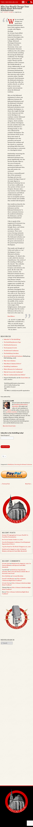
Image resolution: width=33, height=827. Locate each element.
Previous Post (5, 483)
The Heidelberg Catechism (11, 353)
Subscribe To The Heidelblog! (12, 339)
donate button (25, 377)
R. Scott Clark (7, 12)
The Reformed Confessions (11, 350)
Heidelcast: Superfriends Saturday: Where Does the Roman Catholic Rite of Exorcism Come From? (15, 571)
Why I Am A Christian (9, 360)
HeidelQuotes (11, 464)
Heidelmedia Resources (10, 345)
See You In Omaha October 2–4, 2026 (12, 539)
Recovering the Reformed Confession (23, 464)
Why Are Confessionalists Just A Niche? (14, 374)
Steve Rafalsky (6, 576)
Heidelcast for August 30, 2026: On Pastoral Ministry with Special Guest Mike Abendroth (16, 565)
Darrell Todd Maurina (8, 578)
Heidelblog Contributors (11, 366)
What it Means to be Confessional (13, 369)
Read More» (11, 316)
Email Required (5, 435)
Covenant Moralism (17, 576)
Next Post (28, 483)
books (9, 410)
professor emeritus (11, 412)
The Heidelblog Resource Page (12, 342)
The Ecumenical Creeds (10, 348)
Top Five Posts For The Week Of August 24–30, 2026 (16, 546)
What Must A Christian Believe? (12, 363)
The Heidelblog (9, 2)
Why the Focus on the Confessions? (13, 372)
